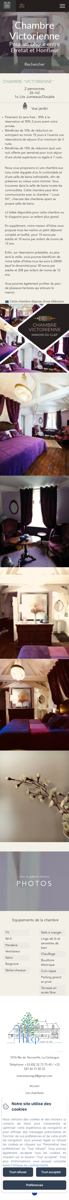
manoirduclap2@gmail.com (34, 1076)
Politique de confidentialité (29, 1165)
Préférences (34, 1185)
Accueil (34, 1086)
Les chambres (35, 1093)
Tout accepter (51, 1172)
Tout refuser (18, 1172)
